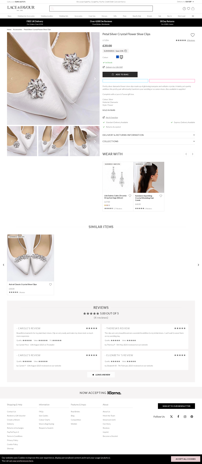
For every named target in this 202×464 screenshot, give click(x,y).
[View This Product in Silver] (121, 56)
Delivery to (184, 2)
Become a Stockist (110, 436)
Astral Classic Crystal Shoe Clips (23, 284)
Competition (76, 420)
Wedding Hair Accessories (26, 16)
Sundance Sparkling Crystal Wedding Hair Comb (144, 198)
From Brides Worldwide (101, 22)
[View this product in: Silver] (109, 205)
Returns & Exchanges (15, 428)
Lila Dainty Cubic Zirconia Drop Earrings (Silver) (115, 196)
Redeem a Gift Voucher (16, 415)
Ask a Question (112, 117)
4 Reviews (191, 40)
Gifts (115, 16)
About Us (106, 411)
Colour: (105, 57)
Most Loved (181, 16)
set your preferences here (21, 460)
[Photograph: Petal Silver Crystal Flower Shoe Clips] (53, 78)
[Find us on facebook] (178, 416)
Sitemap (10, 448)
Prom (124, 16)
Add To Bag (121, 74)
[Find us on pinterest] (192, 416)
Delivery (10, 424)
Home (9, 29)
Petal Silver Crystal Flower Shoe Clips (37, 29)
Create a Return (13, 420)
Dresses (104, 16)
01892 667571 (20, 2)
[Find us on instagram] (185, 416)
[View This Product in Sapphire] (117, 56)
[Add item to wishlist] (192, 35)
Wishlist (74, 424)
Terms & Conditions (14, 436)
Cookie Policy (12, 444)
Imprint (106, 432)
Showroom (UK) (109, 420)
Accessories (78, 16)
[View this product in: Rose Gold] (107, 205)
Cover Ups (92, 16)
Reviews (106, 428)
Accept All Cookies (186, 459)
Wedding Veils (63, 16)
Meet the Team (109, 415)
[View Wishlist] (188, 8)
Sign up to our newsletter (176, 406)
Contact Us (11, 411)
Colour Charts (44, 420)
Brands (149, 16)
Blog (72, 415)
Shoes (9, 16)
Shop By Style (137, 16)
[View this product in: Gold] (105, 205)
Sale (159, 16)
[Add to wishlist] (130, 195)
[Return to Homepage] (21, 8)
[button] (12, 78)
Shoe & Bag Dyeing (46, 424)
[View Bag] (193, 8)
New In (169, 16)
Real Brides (75, 411)
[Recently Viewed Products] (184, 8)
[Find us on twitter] (171, 416)
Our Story (107, 424)
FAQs (41, 411)
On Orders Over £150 (35, 22)
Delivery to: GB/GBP (114, 67)
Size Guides (43, 415)
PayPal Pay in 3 (13, 432)
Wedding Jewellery (47, 16)
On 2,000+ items (167, 22)
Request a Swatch (46, 428)
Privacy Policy (12, 440)
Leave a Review (102, 375)
